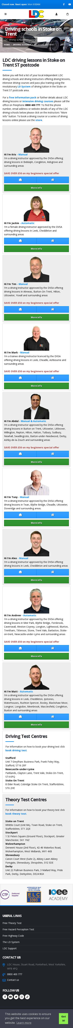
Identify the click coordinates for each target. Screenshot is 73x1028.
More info (36, 187)
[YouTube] (70, 4)
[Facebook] (64, 4)
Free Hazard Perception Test (18, 929)
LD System (24, 86)
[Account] (56, 14)
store (38, 120)
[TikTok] (27, 996)
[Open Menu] (5, 14)
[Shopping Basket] (67, 14)
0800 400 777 (14, 974)
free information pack (22, 97)
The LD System (11, 942)
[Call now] (16, 14)
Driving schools (22, 44)
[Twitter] (16, 996)
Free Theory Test (12, 923)
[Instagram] (21, 996)
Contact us (13, 979)
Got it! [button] (63, 1018)
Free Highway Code (13, 935)
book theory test (15, 813)
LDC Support (10, 948)
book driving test (16, 750)
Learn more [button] (23, 1023)
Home (7, 44)
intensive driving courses (37, 101)
